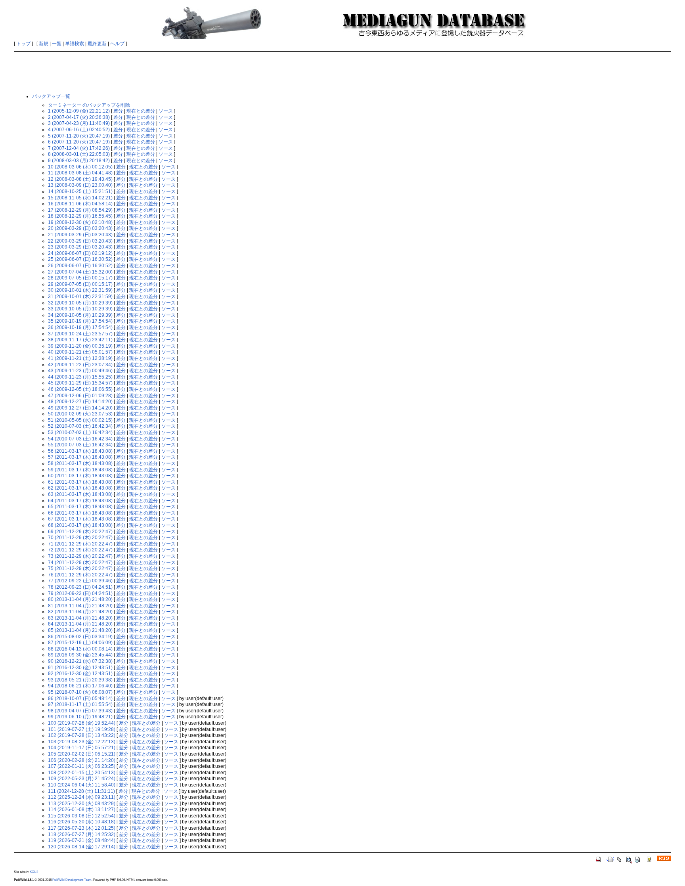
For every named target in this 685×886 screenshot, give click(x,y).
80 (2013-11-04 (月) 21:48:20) (80, 599)
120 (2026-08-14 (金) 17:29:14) (81, 847)
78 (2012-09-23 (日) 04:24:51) (80, 587)
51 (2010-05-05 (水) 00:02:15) (80, 420)
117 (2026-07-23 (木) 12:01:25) (81, 828)
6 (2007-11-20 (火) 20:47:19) (79, 142)
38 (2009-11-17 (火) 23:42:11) (80, 340)
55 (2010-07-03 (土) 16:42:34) (80, 445)
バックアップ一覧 (51, 96)
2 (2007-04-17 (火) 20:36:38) (79, 117)
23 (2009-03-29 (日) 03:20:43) (80, 247)
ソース (166, 111)
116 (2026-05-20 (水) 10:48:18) (81, 822)
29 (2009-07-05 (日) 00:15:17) (80, 284)
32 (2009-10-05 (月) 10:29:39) (80, 303)
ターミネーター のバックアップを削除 (89, 105)
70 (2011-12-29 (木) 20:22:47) (80, 537)
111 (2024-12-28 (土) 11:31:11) (81, 791)
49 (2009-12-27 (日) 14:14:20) (80, 408)
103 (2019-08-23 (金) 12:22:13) (81, 741)
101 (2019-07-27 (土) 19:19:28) (81, 729)
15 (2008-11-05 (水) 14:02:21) (80, 198)
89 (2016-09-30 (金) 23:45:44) (80, 655)
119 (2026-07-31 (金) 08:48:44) (81, 840)
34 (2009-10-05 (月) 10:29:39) (80, 315)
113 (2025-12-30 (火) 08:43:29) (81, 803)
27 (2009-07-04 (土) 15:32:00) (80, 272)
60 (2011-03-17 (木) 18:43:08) (80, 475)
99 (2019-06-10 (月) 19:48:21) (80, 717)
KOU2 (34, 872)
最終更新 (97, 43)
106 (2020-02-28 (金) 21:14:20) (81, 760)
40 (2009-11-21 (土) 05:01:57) (80, 352)
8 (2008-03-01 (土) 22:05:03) (79, 154)
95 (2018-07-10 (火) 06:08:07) (80, 692)
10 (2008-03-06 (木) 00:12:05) (80, 167)
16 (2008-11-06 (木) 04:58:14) (80, 204)
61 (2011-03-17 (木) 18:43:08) (80, 482)
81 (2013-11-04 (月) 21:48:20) (80, 606)
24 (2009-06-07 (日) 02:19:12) (80, 253)
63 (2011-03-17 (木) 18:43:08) (80, 494)
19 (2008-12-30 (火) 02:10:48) (80, 222)
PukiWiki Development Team (72, 880)
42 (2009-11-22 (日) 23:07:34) (80, 364)
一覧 (56, 43)
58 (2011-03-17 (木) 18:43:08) (80, 463)
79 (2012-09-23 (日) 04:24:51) (80, 593)
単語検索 (74, 43)
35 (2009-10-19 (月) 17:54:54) (80, 321)
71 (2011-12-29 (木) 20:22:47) (80, 544)
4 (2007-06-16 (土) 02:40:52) (79, 129)
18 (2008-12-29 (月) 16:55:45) (80, 216)
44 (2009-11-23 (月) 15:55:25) (80, 377)
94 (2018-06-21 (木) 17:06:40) (80, 686)
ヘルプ (117, 43)
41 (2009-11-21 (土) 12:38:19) (80, 358)
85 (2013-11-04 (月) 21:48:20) (80, 630)
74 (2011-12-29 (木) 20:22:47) (80, 562)
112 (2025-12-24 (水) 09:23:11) (81, 797)
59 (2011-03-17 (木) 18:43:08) (80, 470)
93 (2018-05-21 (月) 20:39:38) (80, 680)
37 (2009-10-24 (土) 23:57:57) (80, 334)
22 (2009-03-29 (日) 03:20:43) (80, 241)
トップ (23, 43)
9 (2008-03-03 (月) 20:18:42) (79, 160)
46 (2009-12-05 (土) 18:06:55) (80, 389)
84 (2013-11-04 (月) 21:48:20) (80, 624)
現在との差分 (140, 111)
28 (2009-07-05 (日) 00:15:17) (80, 278)
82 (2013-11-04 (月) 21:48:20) (80, 611)
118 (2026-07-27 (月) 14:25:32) (81, 834)
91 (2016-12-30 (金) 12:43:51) (80, 667)
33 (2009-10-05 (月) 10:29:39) (80, 309)
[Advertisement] (342, 72)
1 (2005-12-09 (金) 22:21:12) (79, 111)
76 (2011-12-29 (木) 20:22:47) (80, 575)
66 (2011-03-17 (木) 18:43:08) (80, 513)
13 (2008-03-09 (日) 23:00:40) (80, 185)
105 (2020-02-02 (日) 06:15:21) (81, 754)
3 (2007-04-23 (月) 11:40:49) (79, 123)
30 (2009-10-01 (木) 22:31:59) (80, 290)
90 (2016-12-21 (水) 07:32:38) (80, 661)
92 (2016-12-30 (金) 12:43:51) (80, 673)
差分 (118, 111)
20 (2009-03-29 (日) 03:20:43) (80, 228)
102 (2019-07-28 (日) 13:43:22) (81, 735)
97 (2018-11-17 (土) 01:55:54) (80, 704)
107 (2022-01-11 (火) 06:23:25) (81, 766)
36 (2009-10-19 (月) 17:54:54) (80, 327)
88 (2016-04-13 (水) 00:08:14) (80, 649)
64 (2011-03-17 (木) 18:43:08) (80, 500)
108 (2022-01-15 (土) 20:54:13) (81, 772)
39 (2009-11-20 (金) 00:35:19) (80, 346)
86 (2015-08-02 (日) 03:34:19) (80, 636)
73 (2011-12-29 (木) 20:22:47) (80, 556)
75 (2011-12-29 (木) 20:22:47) (80, 568)
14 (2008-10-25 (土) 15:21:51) (80, 191)
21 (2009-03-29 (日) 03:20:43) (80, 234)
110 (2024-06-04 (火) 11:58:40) (81, 785)
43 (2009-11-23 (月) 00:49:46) (80, 370)
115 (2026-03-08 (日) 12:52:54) (81, 816)
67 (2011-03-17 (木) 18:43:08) (80, 519)
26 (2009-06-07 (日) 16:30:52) (80, 265)
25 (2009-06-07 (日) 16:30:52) (80, 259)
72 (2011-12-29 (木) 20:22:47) (80, 550)
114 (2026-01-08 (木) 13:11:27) (81, 809)
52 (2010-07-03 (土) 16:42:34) (80, 426)
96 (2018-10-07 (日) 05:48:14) (80, 698)
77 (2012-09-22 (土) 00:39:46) (80, 581)
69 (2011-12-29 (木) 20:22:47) (80, 531)
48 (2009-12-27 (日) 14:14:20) (80, 401)
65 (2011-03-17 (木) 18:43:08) (80, 506)
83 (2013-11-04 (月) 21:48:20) (80, 618)
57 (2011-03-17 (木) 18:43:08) (80, 457)
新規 (43, 43)
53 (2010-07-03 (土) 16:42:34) (80, 432)
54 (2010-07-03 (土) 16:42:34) (80, 439)
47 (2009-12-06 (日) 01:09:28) (80, 395)
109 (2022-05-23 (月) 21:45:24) (81, 778)
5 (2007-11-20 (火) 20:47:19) (79, 136)
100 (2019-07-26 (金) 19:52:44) (81, 723)
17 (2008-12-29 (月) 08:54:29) (80, 210)
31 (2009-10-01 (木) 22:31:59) (80, 296)
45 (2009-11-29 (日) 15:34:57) (80, 383)
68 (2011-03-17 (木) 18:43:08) (80, 525)
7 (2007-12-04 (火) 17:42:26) (79, 148)
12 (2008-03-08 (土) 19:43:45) (80, 179)
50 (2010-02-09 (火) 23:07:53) (80, 414)
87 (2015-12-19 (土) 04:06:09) (80, 642)
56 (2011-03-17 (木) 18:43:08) (80, 451)
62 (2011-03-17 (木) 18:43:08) (80, 488)
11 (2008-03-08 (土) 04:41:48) (80, 173)
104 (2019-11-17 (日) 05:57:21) (81, 747)
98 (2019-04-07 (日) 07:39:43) (80, 711)
